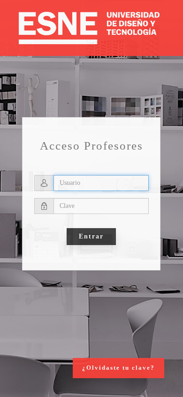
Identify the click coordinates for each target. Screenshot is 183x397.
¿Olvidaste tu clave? (118, 367)
